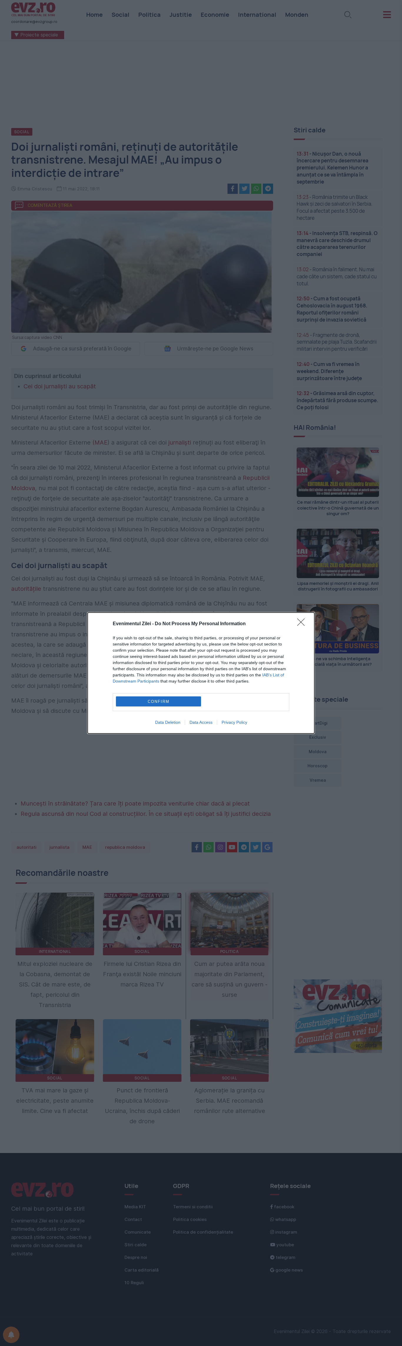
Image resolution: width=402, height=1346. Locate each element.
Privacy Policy (234, 722)
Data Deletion (167, 722)
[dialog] (201, 673)
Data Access (201, 722)
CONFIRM (159, 701)
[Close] (302, 624)
